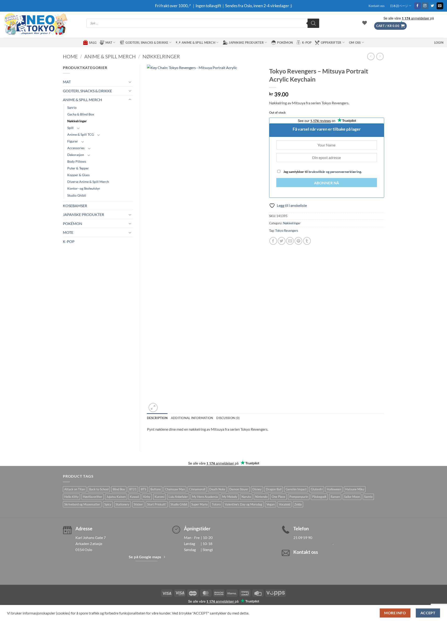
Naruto (246, 497)
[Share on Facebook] (273, 241)
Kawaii (134, 497)
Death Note (217, 489)
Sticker (138, 504)
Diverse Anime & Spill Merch (88, 182)
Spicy (107, 504)
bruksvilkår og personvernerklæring (334, 172)
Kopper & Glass (78, 175)
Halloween (334, 489)
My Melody (229, 497)
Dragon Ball (273, 489)
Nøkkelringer (161, 56)
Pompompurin (298, 497)
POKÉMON (285, 42)
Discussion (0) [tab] (228, 418)
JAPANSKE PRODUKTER (246, 42)
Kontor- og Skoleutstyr (83, 188)
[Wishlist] (364, 23)
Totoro (216, 504)
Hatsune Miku (354, 489)
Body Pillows (76, 161)
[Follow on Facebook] (417, 5)
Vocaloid (284, 504)
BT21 (133, 489)
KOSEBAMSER (75, 205)
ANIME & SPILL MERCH (198, 42)
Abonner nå (326, 183)
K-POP (307, 42)
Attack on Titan (74, 489)
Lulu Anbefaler (178, 497)
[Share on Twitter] (281, 241)
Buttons (155, 489)
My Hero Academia (205, 497)
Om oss (355, 42)
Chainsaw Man (175, 489)
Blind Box (119, 489)
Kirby (146, 497)
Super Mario (199, 504)
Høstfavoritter (92, 497)
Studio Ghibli (76, 195)
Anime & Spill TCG (80, 134)
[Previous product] (379, 56)
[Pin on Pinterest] (298, 241)
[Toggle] (130, 82)
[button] (390, 26)
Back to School (98, 489)
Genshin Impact (296, 489)
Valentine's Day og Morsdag (243, 504)
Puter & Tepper (78, 168)
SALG (92, 42)
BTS (143, 489)
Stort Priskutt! (156, 504)
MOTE (68, 232)
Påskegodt (319, 497)
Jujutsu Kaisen (116, 497)
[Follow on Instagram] (425, 5)
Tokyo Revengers (286, 230)
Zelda (298, 504)
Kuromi (159, 497)
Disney (257, 489)
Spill (70, 128)
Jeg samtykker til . (322, 172)
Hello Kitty (71, 497)
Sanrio (72, 107)
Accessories (76, 148)
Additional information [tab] (192, 418)
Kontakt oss (377, 6)
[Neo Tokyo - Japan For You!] (35, 24)
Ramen (335, 497)
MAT (108, 42)
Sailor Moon (352, 497)
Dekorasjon (75, 155)
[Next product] (370, 56)
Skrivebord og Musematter (82, 504)
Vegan (270, 504)
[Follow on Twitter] (432, 5)
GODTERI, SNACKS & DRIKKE (146, 42)
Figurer (72, 141)
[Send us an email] (440, 5)
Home (70, 56)
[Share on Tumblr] (307, 241)
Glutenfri (317, 489)
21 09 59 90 (302, 537)
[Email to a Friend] (290, 241)
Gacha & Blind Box (80, 114)
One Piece (278, 497)
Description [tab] (157, 418)
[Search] (313, 23)
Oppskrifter (331, 42)
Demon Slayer (238, 489)
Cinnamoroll (197, 489)
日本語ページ (399, 6)
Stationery (122, 504)
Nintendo (261, 497)
